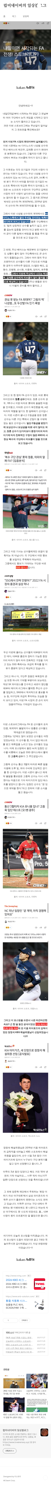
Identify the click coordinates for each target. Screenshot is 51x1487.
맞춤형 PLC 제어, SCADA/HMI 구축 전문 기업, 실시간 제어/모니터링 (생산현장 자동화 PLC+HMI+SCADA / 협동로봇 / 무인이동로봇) (16, 1306)
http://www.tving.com (16, 1275)
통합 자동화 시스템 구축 (17, 1300)
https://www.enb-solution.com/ (20, 1296)
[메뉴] (45, 5)
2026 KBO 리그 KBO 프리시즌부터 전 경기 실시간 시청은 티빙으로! (17, 1285)
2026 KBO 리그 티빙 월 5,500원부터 (16, 1280)
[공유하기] (11, 1320)
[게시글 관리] (15, 1320)
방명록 (26, 16)
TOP (45, 1477)
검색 (39, 6)
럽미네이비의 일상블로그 (24, 6)
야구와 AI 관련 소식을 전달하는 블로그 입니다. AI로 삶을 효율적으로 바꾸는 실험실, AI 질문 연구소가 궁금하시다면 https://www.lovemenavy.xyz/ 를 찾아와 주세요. (20, 1439)
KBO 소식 (10, 1332)
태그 (14, 16)
